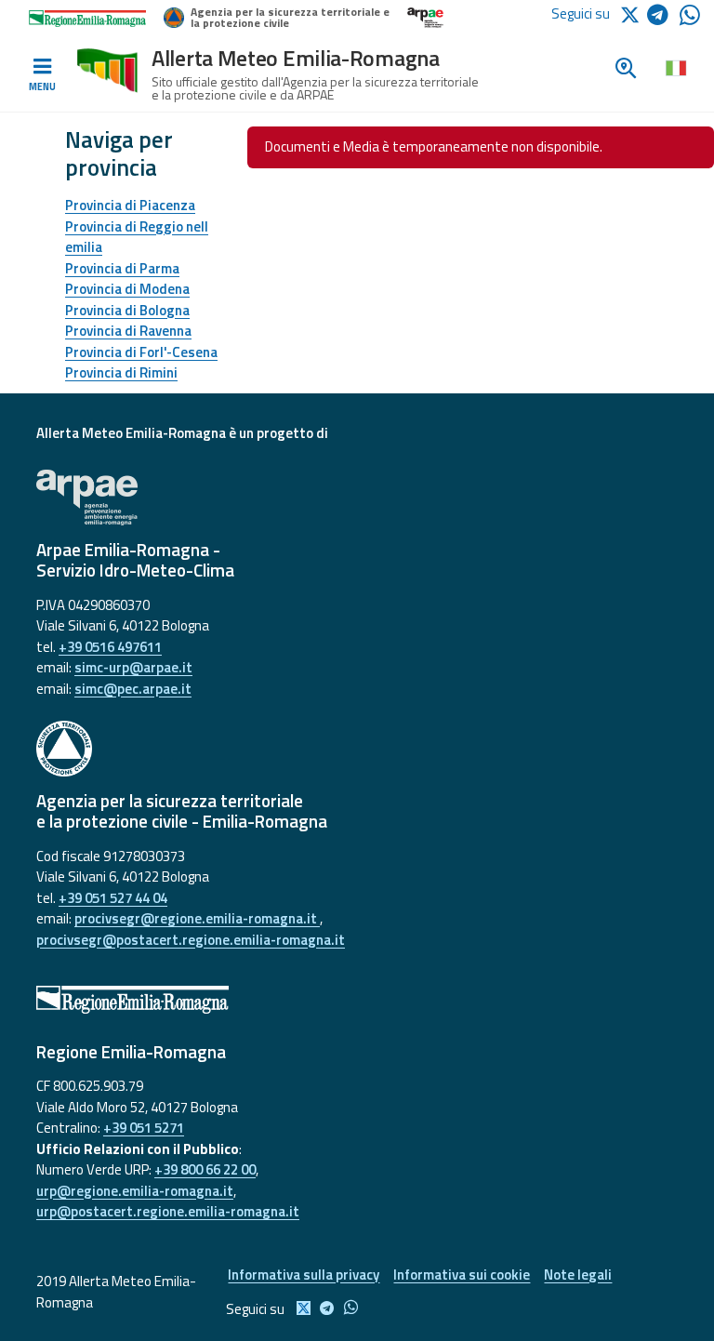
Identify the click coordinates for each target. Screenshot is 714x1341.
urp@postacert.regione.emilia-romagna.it (167, 1211)
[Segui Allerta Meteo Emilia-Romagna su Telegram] (663, 18)
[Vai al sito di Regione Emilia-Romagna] (357, 1000)
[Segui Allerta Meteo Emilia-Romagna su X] (633, 13)
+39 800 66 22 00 (205, 1169)
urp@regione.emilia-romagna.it (134, 1191)
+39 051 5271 (143, 1127)
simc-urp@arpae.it (133, 667)
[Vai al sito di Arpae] (357, 497)
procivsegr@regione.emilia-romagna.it (197, 918)
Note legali (578, 1274)
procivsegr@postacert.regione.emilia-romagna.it (190, 939)
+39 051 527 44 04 (113, 898)
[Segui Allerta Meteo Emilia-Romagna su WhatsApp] (690, 20)
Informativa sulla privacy (303, 1274)
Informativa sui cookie (461, 1274)
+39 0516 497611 (110, 646)
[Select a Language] (675, 67)
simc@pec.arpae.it (133, 688)
